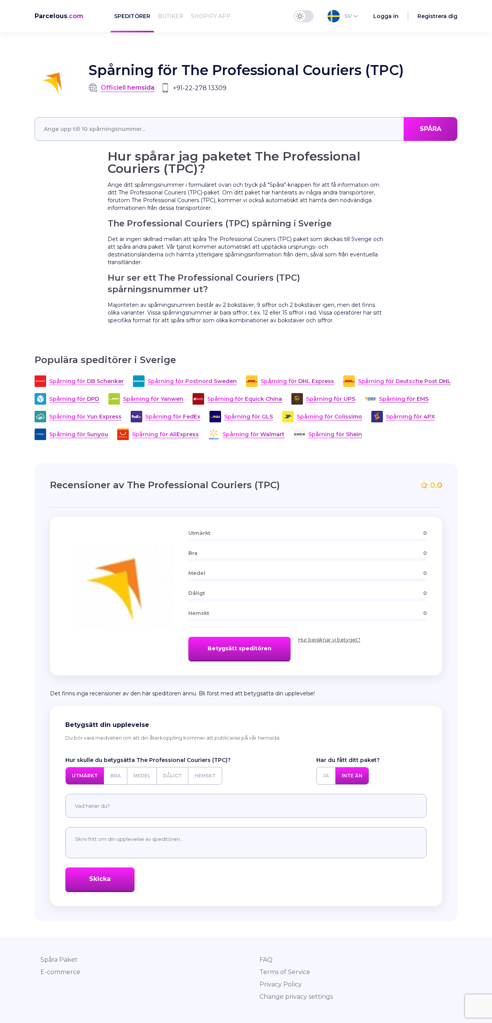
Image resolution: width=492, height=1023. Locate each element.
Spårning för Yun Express (85, 416)
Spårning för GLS (248, 416)
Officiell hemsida (128, 87)
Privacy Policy (280, 984)
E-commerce (60, 972)
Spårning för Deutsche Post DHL (404, 381)
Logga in (386, 16)
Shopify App (211, 16)
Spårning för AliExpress (165, 434)
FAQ (266, 959)
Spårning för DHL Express (297, 381)
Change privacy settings (296, 996)
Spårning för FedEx (172, 416)
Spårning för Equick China (244, 398)
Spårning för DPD (74, 398)
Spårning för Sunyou (78, 434)
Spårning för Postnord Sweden (192, 381)
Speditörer (132, 16)
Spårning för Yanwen (153, 398)
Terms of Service (284, 972)
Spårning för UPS (330, 398)
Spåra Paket (59, 959)
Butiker (170, 16)
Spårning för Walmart (253, 434)
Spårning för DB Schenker (86, 381)
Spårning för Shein (335, 434)
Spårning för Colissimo (329, 416)
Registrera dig (437, 16)
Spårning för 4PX (410, 416)
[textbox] (246, 129)
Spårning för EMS (404, 398)
